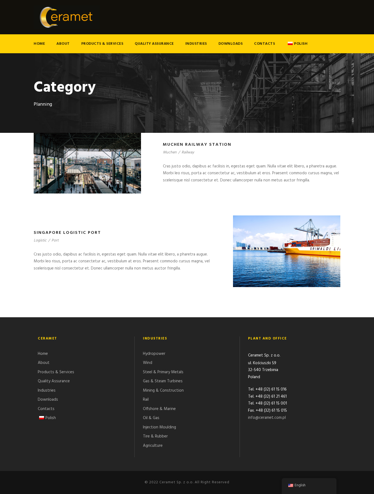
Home (39, 44)
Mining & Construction (163, 390)
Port (55, 240)
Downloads (230, 44)
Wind (147, 363)
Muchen (170, 152)
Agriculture (153, 445)
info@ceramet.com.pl (267, 417)
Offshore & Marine (159, 409)
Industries (196, 44)
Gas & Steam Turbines (163, 381)
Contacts (264, 44)
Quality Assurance (154, 44)
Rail (146, 399)
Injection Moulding (159, 427)
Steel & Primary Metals (163, 372)
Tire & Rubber (155, 436)
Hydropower (154, 353)
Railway (188, 152)
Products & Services (102, 44)
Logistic (40, 240)
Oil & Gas (151, 418)
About (63, 44)
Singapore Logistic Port (67, 232)
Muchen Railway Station (197, 144)
